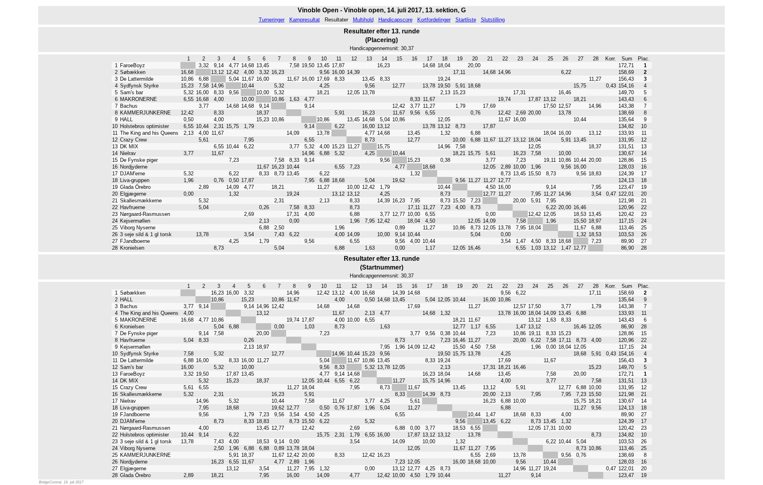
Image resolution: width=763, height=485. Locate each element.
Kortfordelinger (434, 20)
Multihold (363, 20)
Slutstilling (493, 20)
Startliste (465, 20)
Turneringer (272, 20)
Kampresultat (304, 20)
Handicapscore (395, 20)
